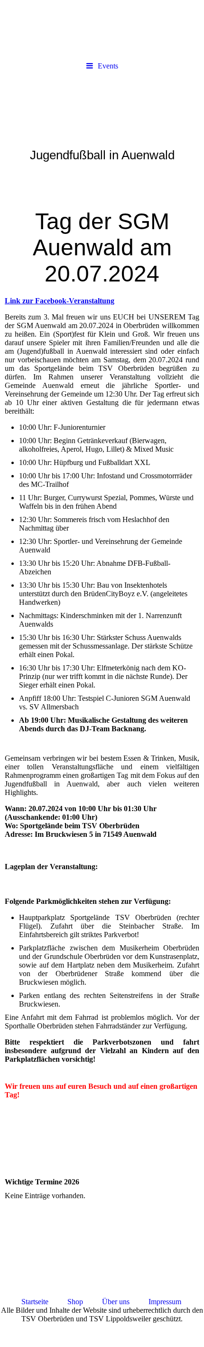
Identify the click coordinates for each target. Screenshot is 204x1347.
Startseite (34, 1302)
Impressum (164, 1302)
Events (108, 66)
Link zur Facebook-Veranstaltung (59, 301)
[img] (102, 28)
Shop (76, 1302)
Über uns (124, 1302)
